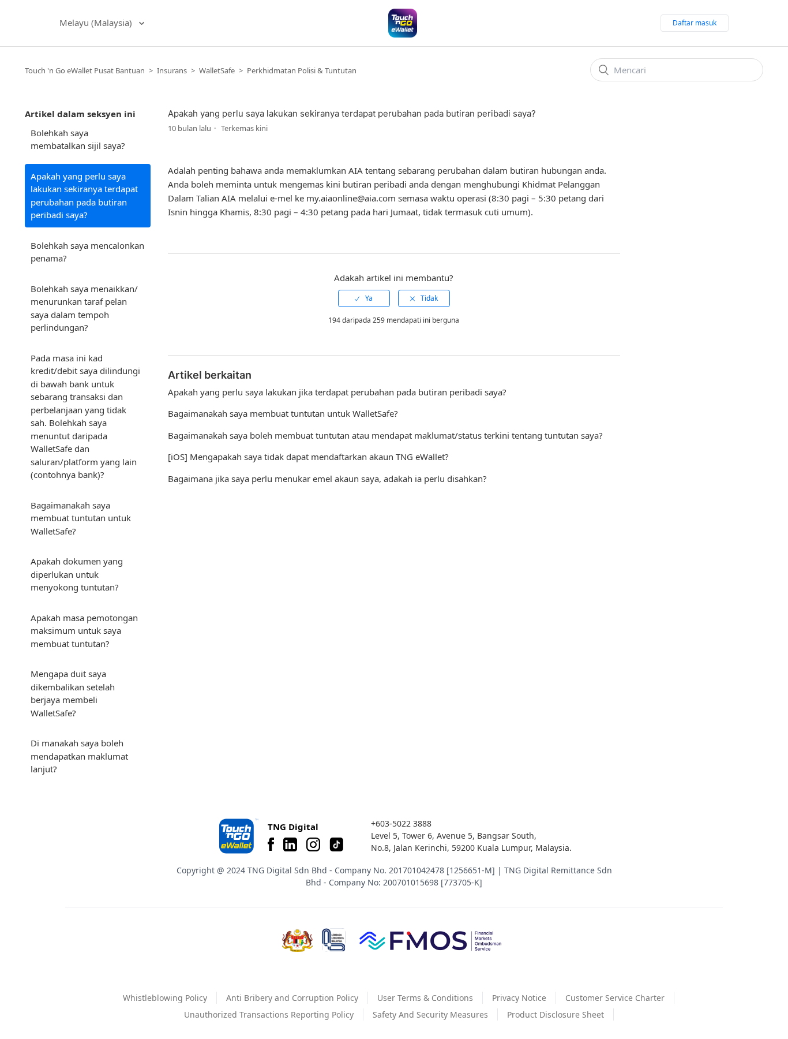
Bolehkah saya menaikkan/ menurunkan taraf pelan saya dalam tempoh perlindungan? (84, 308)
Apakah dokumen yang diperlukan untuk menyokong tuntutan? (77, 574)
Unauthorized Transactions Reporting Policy (269, 1014)
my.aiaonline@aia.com (351, 198)
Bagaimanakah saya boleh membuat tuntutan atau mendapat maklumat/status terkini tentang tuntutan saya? (385, 435)
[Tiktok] (336, 844)
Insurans (172, 70)
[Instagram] (313, 844)
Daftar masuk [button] (694, 23)
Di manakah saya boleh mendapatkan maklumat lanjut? (79, 756)
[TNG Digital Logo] (402, 23)
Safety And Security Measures (430, 1014)
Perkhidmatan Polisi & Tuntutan (302, 70)
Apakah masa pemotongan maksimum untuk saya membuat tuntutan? (84, 630)
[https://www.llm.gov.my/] (334, 940)
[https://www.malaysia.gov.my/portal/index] (297, 940)
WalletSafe (217, 70)
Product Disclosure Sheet (555, 1014)
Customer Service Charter (615, 997)
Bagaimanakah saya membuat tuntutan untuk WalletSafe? (81, 518)
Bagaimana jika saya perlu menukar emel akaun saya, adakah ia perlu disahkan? (327, 478)
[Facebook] (271, 844)
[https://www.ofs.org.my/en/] (430, 940)
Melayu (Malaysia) (96, 22)
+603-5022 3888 (401, 823)
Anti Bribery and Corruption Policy (292, 997)
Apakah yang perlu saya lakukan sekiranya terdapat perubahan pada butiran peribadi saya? (84, 195)
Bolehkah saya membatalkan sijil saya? (78, 139)
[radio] (364, 298)
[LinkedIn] (290, 844)
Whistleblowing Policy (165, 997)
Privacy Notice (519, 997)
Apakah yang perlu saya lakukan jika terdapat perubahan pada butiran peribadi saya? (337, 392)
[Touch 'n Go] (237, 836)
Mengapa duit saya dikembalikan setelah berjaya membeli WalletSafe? (73, 693)
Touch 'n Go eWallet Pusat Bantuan (85, 70)
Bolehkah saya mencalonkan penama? (87, 252)
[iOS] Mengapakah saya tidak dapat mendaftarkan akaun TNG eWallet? (308, 456)
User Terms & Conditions (425, 997)
